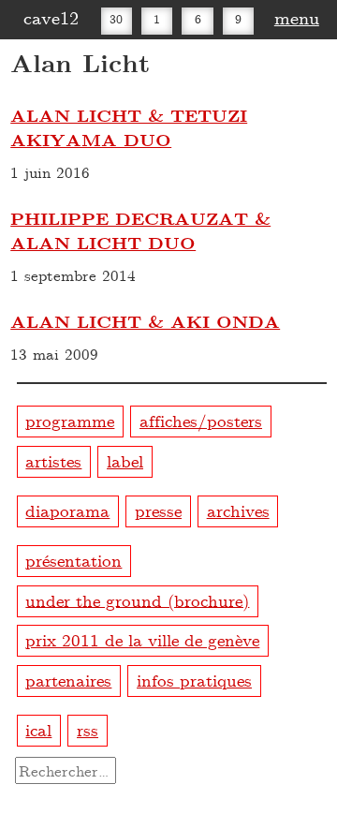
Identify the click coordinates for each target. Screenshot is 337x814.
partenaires (68, 679)
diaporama (67, 510)
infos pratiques (194, 679)
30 (116, 18)
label (125, 460)
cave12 (51, 17)
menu (296, 17)
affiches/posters (200, 420)
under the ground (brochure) (137, 599)
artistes (53, 460)
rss (87, 729)
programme (69, 420)
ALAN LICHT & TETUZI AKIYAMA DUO (128, 127)
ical (38, 729)
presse (158, 510)
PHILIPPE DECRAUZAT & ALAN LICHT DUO (140, 230)
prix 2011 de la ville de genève (142, 639)
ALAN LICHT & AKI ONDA (145, 321)
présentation (73, 559)
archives (238, 510)
